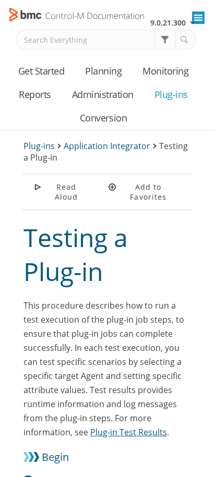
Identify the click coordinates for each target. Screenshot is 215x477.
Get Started (41, 71)
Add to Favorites (148, 192)
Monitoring (165, 71)
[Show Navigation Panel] (198, 17)
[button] (164, 40)
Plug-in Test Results (128, 432)
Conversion (103, 118)
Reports (35, 94)
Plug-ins (171, 94)
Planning (103, 71)
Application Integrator (107, 146)
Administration (103, 94)
